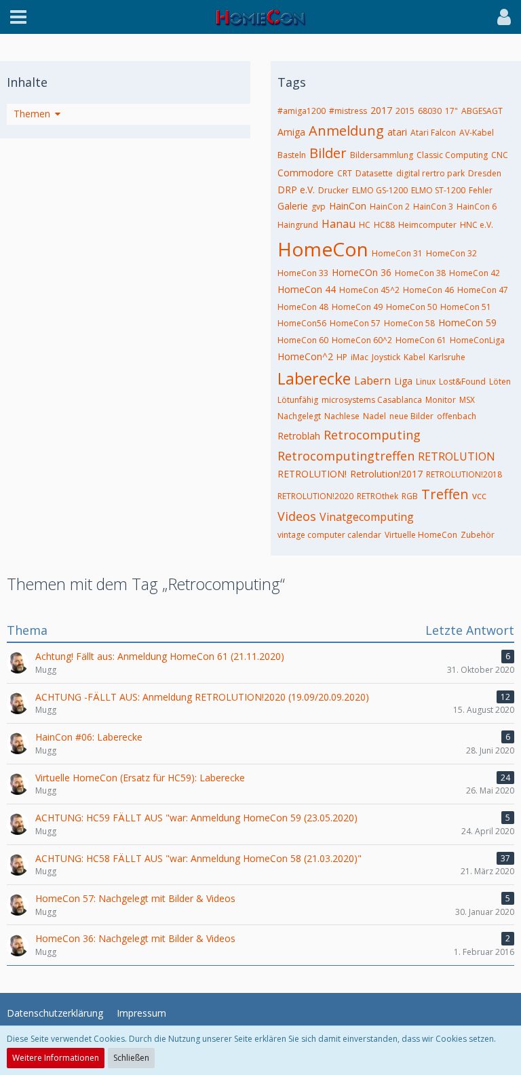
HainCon (347, 205)
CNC (499, 155)
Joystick (386, 357)
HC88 (384, 225)
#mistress (348, 111)
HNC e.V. (476, 225)
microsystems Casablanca (372, 400)
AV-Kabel (476, 132)
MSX (467, 400)
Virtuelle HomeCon (421, 535)
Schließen (131, 1057)
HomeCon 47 (482, 290)
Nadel (374, 416)
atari (397, 131)
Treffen (445, 494)
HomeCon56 (301, 323)
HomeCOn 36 (361, 272)
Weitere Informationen (55, 1057)
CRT (344, 173)
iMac (359, 357)
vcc (479, 495)
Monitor (440, 400)
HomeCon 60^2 (362, 340)
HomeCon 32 (451, 253)
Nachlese (342, 416)
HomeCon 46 (428, 290)
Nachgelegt (299, 416)
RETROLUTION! (312, 473)
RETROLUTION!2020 (315, 496)
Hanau (338, 223)
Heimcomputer (427, 225)
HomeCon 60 (302, 340)
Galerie (292, 205)
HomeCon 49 (357, 307)
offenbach (456, 416)
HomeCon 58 (409, 323)
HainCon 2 (390, 206)
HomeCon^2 (305, 356)
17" (451, 111)
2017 (381, 110)
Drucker (333, 190)
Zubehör (478, 535)
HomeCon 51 (465, 307)
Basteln (291, 155)
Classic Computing (452, 155)
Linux (426, 381)
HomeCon (322, 249)
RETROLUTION (456, 456)
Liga (403, 380)
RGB (410, 496)
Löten (500, 381)
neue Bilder (411, 416)
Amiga (291, 131)
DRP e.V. (296, 189)
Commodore (305, 172)
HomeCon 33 (302, 273)
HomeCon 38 (420, 273)
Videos (296, 516)
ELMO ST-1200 (438, 190)
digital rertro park (430, 173)
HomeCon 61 (420, 340)
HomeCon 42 (474, 273)
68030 (430, 111)
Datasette (374, 173)
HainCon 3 (433, 206)
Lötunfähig (297, 400)
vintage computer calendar (329, 535)
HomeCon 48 (302, 307)
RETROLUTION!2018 (464, 474)
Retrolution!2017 (386, 473)
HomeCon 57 (355, 323)
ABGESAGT (482, 111)
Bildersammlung (381, 155)
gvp (318, 206)
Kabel (414, 357)
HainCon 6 (477, 206)
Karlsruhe (447, 357)
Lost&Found (462, 381)
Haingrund (297, 225)
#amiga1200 (301, 111)
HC (364, 225)
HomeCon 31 (397, 253)
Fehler (481, 190)
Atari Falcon (433, 132)
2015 (404, 111)
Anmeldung (346, 130)
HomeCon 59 (467, 322)
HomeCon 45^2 (369, 290)
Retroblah (298, 435)
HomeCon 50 (411, 307)
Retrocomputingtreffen (345, 456)
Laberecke (314, 378)
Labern (372, 380)
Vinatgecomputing (367, 516)
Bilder (328, 153)
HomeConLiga (477, 340)
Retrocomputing (372, 435)
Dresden (484, 173)
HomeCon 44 (306, 289)
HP (341, 357)
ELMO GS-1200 (380, 190)
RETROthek (377, 496)
